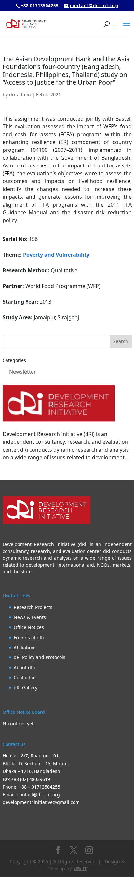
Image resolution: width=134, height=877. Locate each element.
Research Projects (33, 607)
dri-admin (20, 95)
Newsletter (22, 371)
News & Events (30, 617)
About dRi (24, 667)
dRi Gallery (25, 687)
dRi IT (80, 868)
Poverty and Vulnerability (56, 254)
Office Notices (29, 627)
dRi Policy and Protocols (39, 657)
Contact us (25, 677)
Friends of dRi (29, 637)
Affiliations (25, 647)
